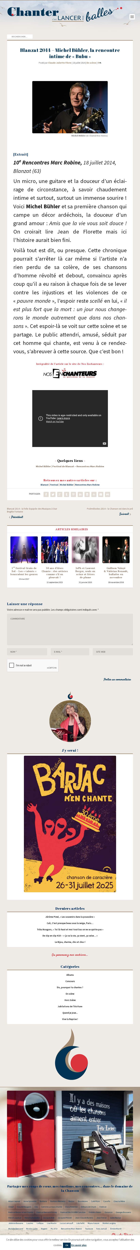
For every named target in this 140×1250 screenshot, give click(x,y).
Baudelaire (83, 1201)
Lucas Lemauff (66, 1223)
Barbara (43, 1201)
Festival (54, 484)
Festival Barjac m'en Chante (20, 1212)
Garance (108, 1212)
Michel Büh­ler (43, 466)
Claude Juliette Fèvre (59, 62)
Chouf (10, 1206)
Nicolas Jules (32, 1228)
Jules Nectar (115, 1217)
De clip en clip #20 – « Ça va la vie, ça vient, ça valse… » (70, 935)
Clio (36, 1206)
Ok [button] (66, 1245)
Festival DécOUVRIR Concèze (72, 1212)
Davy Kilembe (71, 1206)
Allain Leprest (14, 1201)
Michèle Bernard (15, 1228)
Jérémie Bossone (15, 1223)
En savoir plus (79, 1245)
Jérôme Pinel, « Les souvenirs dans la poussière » (70, 916)
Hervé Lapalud (14, 1217)
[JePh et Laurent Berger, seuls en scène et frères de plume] (85, 549)
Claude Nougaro (24, 1206)
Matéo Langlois (109, 1223)
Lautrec (29, 1223)
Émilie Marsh (116, 1228)
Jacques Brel (48, 1217)
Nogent (44, 1228)
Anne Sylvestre (30, 1201)
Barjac (71, 1201)
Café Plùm (95, 1201)
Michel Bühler (66, 484)
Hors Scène (70, 1000)
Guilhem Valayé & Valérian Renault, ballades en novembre (116, 572)
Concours (70, 981)
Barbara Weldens (57, 1201)
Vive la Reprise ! (70, 1019)
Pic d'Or (54, 1228)
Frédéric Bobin (95, 1212)
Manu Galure (93, 1223)
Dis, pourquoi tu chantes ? (70, 987)
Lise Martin (52, 1223)
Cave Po (106, 1201)
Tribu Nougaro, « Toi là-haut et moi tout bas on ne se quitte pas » (70, 929)
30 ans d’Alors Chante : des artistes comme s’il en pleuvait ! (55, 572)
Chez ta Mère (119, 1201)
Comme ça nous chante (51, 1206)
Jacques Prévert (65, 1217)
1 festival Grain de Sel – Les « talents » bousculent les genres (24, 571)
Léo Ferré (80, 1223)
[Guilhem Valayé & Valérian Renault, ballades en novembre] (116, 549)
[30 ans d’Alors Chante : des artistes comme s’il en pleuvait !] (54, 549)
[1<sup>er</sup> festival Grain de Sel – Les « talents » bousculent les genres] (24, 549)
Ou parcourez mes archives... (70, 955)
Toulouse (89, 1228)
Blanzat (44, 484)
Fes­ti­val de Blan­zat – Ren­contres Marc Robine (78, 466)
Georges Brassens (123, 1212)
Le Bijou (40, 1223)
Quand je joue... (70, 1012)
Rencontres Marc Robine (87, 484)
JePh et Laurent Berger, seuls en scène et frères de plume (85, 572)
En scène (91, 62)
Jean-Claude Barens (84, 1217)
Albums (70, 974)
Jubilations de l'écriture (70, 1006)
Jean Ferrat (101, 1217)
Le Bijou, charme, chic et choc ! (70, 942)
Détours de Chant (88, 1206)
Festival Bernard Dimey (47, 1212)
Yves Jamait (101, 1228)
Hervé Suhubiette (32, 1217)
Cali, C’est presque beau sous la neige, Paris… (70, 923)
